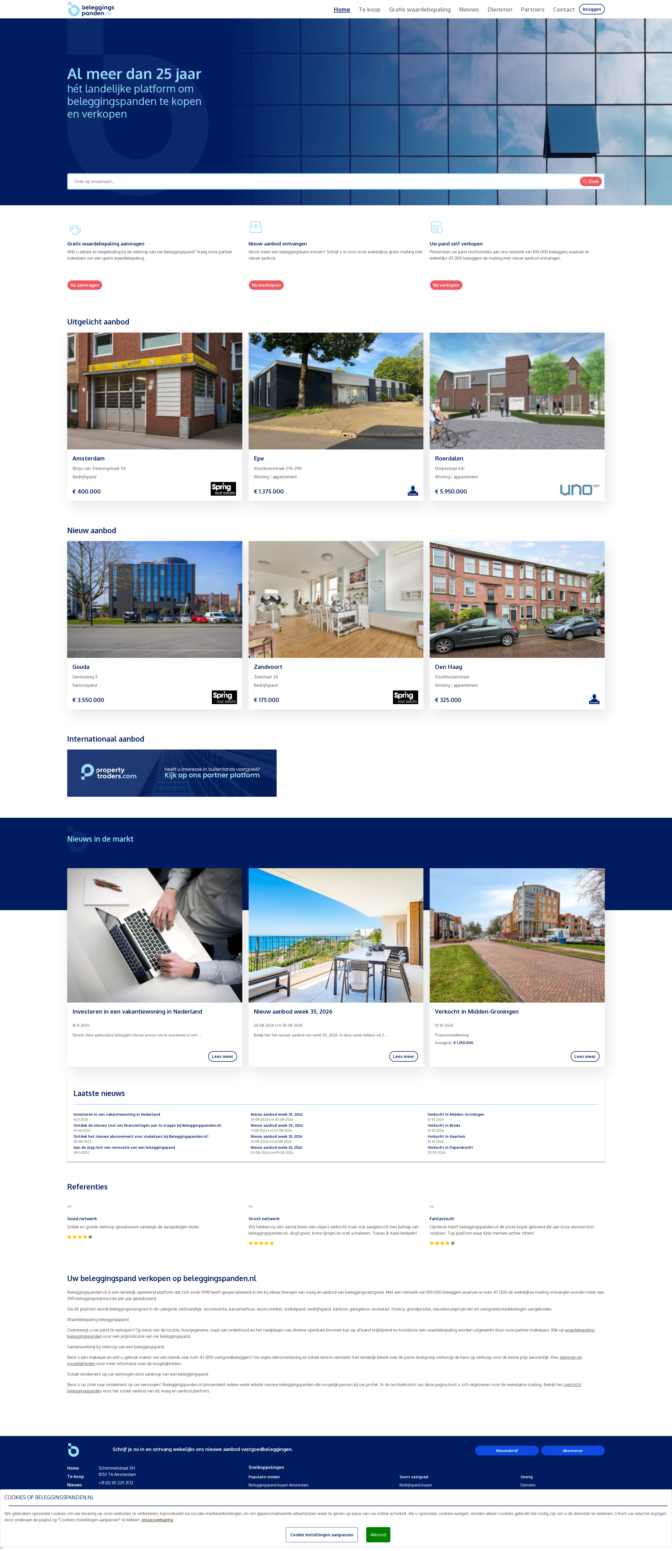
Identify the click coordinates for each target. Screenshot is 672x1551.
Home (342, 9)
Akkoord (378, 1534)
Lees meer (222, 1056)
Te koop (370, 9)
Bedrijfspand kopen (416, 1485)
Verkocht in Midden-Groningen (456, 1114)
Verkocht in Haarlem (446, 1136)
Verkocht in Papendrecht (450, 1147)
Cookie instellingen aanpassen (321, 1534)
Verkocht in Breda (444, 1125)
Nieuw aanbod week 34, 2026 (277, 1125)
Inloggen (592, 9)
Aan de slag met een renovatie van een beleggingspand (124, 1147)
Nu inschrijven (266, 285)
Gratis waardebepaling (420, 9)
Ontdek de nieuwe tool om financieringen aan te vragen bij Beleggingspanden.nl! (148, 1125)
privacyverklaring (157, 1519)
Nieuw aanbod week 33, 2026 (276, 1136)
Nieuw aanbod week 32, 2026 (276, 1147)
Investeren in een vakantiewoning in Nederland (117, 1114)
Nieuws (469, 9)
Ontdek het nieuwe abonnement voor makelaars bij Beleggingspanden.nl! (141, 1136)
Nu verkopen (446, 285)
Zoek (593, 181)
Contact (564, 9)
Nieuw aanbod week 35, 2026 (277, 1114)
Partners (533, 9)
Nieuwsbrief (507, 1450)
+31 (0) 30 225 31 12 (116, 1482)
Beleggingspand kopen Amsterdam (278, 1485)
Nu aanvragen (85, 285)
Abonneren (573, 1450)
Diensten (499, 9)
